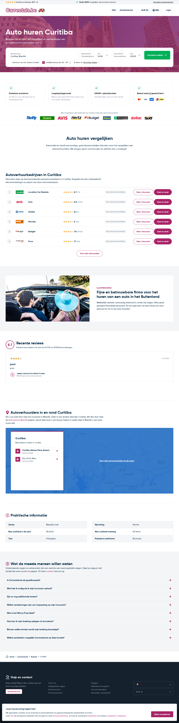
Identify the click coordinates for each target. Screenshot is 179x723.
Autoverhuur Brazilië (18, 420)
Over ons (52, 683)
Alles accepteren (162, 714)
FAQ (114, 10)
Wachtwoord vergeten (100, 686)
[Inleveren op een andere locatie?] (10, 62)
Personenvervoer (55, 693)
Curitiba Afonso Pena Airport (35, 450)
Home (12, 656)
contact (50, 571)
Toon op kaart (27, 453)
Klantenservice (126, 10)
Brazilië (34, 656)
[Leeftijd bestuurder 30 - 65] (43, 62)
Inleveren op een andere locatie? (25, 62)
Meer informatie (143, 192)
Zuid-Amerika (22, 656)
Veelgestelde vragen (56, 686)
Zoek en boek (163, 192)
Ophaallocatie (15, 54)
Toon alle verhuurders (89, 253)
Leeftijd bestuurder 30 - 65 (57, 62)
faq (28, 571)
